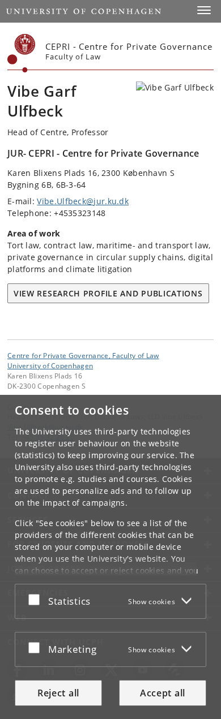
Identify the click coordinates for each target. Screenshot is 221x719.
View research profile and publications (108, 293)
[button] (204, 10)
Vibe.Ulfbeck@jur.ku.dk (83, 201)
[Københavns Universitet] (21, 53)
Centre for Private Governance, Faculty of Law (83, 355)
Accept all (162, 693)
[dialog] (110, 557)
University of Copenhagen (50, 365)
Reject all (58, 693)
